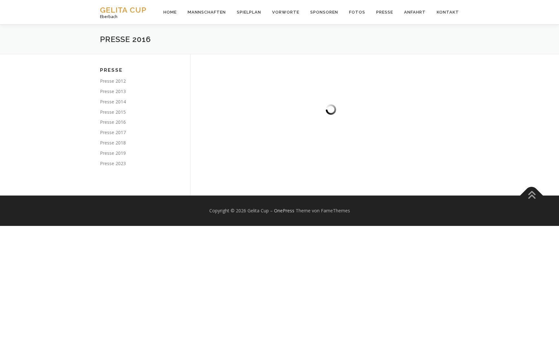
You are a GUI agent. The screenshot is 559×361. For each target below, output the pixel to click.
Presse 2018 (113, 143)
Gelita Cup (123, 9)
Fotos (357, 12)
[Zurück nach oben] (531, 195)
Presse (384, 12)
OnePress (284, 210)
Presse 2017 (113, 132)
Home (170, 12)
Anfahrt (415, 12)
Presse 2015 (113, 112)
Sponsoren (324, 12)
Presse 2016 (113, 122)
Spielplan (249, 12)
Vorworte (285, 12)
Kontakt (448, 12)
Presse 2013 (113, 91)
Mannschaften (207, 12)
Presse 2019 (113, 153)
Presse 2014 (113, 102)
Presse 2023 (113, 163)
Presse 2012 (113, 81)
